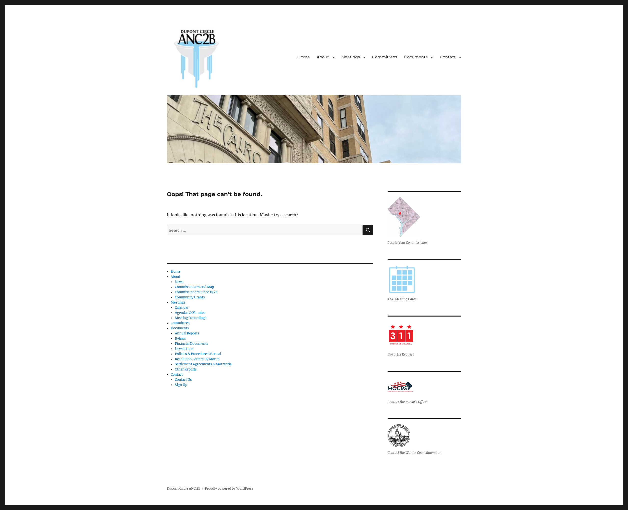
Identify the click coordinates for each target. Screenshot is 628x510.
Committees (384, 57)
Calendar (182, 308)
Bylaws (180, 338)
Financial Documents (191, 344)
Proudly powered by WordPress (229, 488)
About (323, 57)
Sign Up (181, 385)
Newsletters (184, 349)
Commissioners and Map (194, 287)
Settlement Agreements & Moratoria (203, 364)
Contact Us (183, 380)
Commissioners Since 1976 (196, 292)
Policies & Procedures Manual (198, 354)
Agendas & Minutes (190, 313)
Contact (448, 57)
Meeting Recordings (191, 318)
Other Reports (186, 369)
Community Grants (190, 297)
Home (304, 57)
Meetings (350, 57)
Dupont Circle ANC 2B (183, 488)
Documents (416, 57)
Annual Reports (187, 333)
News (179, 282)
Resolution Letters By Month (197, 359)
